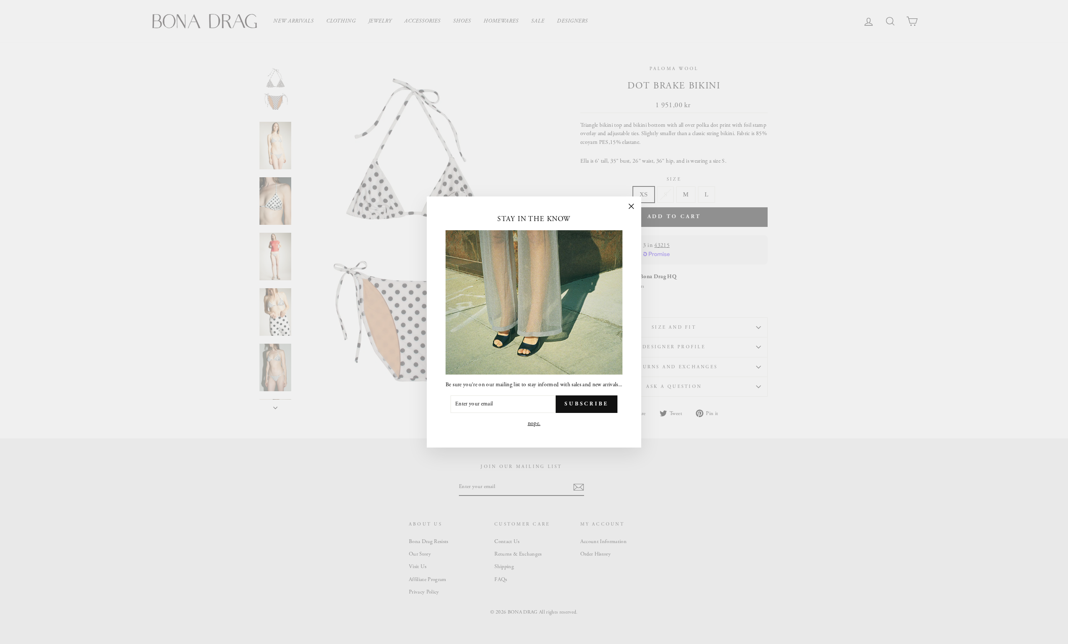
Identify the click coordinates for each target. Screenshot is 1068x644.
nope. (534, 423)
